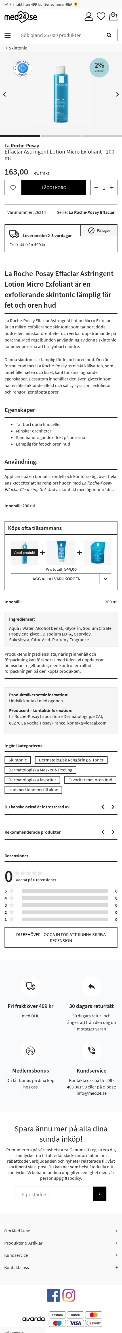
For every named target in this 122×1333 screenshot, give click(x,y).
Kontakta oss (16, 1267)
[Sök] (109, 35)
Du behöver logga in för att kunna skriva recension (61, 937)
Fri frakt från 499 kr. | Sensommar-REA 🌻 (43, 4)
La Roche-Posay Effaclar (92, 212)
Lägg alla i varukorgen (55, 578)
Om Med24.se (17, 1230)
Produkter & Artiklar (23, 1243)
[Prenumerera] (99, 1194)
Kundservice (16, 1255)
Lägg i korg (54, 187)
